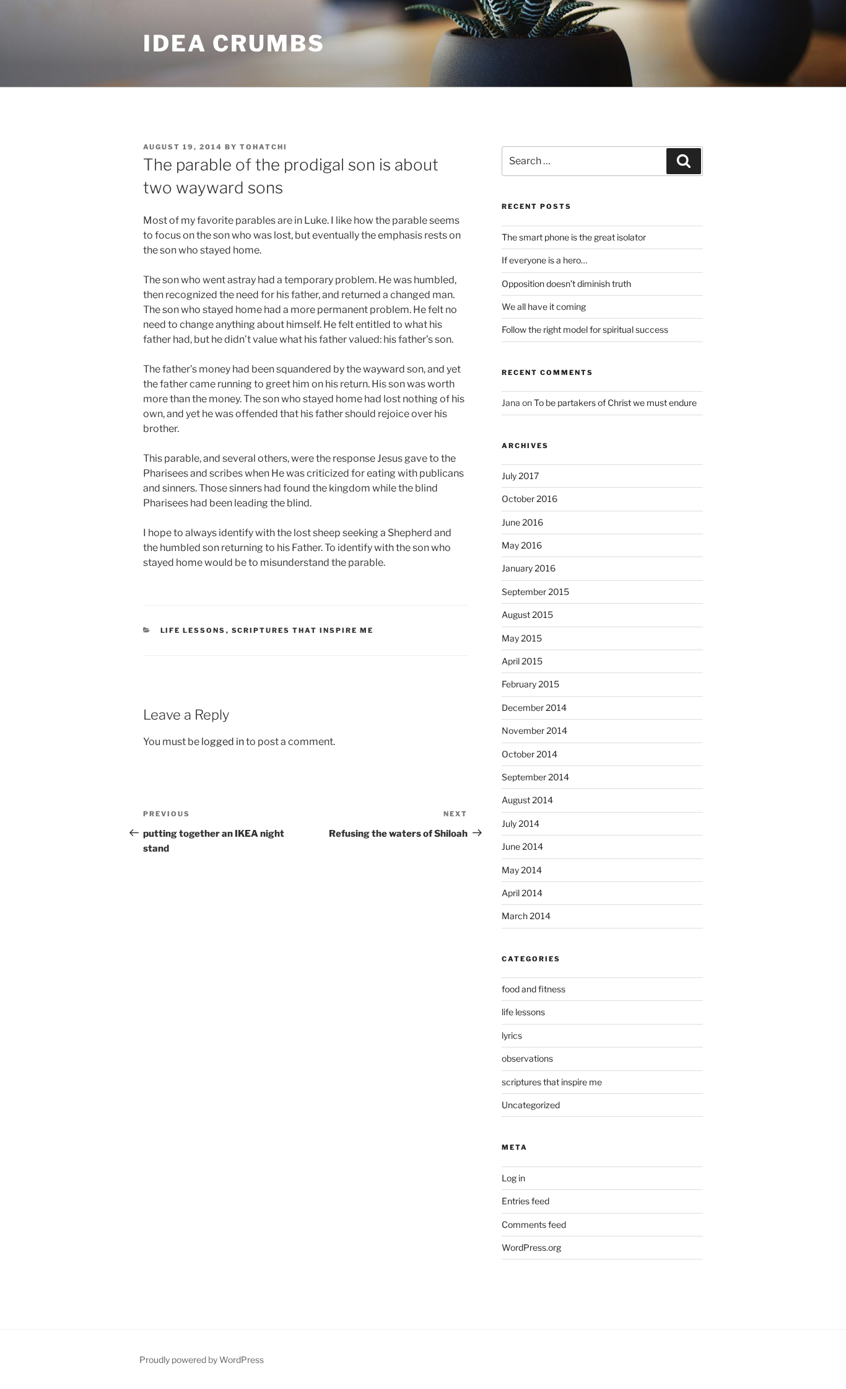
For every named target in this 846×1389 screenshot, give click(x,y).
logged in (222, 741)
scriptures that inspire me (303, 630)
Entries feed (525, 1201)
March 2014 (526, 916)
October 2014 (529, 754)
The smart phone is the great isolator (574, 237)
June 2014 (522, 846)
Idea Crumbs (234, 43)
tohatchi (263, 147)
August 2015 (527, 614)
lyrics (512, 1035)
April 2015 (522, 661)
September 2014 (535, 777)
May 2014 (522, 870)
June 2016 (522, 522)
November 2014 (534, 730)
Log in (513, 1178)
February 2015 (530, 684)
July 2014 (520, 823)
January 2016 (529, 568)
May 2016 (522, 545)
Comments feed (534, 1224)
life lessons (193, 630)
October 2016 (529, 498)
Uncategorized (531, 1105)
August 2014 (527, 800)
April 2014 (522, 893)
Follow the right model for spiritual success (585, 329)
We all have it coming (544, 306)
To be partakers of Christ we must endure (615, 402)
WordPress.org (531, 1247)
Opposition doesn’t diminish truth (566, 283)
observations (527, 1058)
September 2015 (535, 591)
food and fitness (533, 989)
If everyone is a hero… (544, 260)
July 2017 (520, 475)
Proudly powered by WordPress (201, 1359)
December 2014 (534, 707)
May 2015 (522, 638)
